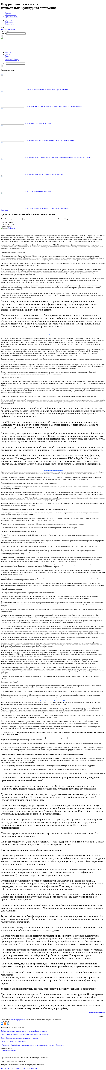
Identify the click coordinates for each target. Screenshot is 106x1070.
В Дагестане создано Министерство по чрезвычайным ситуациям (24, 1031)
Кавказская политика (97, 1013)
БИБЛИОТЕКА (33, 1068)
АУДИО (23, 1068)
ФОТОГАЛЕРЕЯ (7, 1068)
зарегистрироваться (18, 1020)
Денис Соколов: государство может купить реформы (19, 1038)
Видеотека (8, 20)
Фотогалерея (9, 24)
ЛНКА (7, 54)
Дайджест (11, 228)
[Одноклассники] (5, 1023)
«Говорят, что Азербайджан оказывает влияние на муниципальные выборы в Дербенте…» (33, 1045)
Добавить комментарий (9, 1050)
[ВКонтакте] (2, 1023)
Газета (7, 56)
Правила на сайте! (11, 17)
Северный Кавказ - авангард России (13, 1041)
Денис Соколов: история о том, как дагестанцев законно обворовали (25, 1034)
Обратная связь (10, 15)
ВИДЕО (17, 1068)
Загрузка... (4, 210)
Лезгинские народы (12, 60)
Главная (8, 13)
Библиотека (9, 22)
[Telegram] (8, 1023)
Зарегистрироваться (8, 29)
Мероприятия (10, 58)
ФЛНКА (8, 52)
